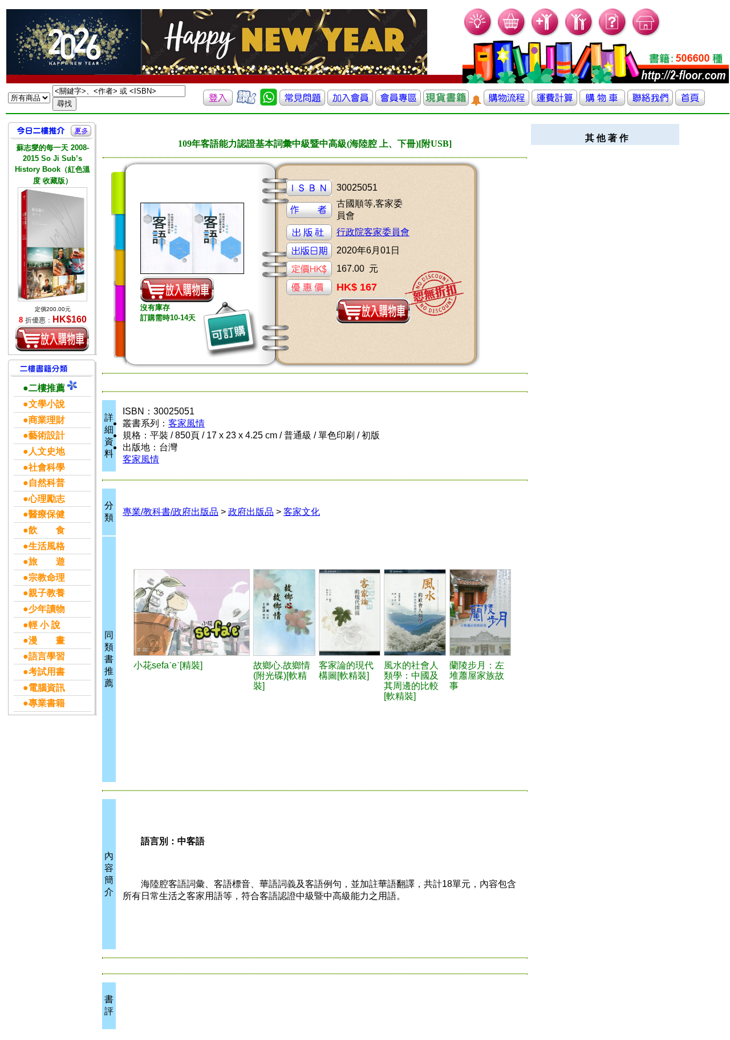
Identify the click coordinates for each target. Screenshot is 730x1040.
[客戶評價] (246, 102)
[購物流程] (506, 102)
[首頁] (646, 34)
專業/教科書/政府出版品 (170, 512)
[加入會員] (545, 34)
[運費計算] (554, 102)
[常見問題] (612, 34)
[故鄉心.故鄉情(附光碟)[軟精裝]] (284, 612)
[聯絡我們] (650, 102)
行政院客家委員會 (372, 232)
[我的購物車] (512, 34)
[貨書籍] (446, 102)
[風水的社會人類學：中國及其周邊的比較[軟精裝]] (415, 612)
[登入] (218, 102)
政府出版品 (251, 512)
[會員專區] (398, 102)
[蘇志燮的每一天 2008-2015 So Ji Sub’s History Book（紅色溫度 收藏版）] (52, 244)
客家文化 (301, 512)
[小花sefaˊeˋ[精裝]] (191, 612)
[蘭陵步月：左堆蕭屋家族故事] (480, 612)
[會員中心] (579, 34)
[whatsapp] (268, 102)
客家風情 (186, 423)
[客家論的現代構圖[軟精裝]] (349, 612)
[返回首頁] (690, 102)
